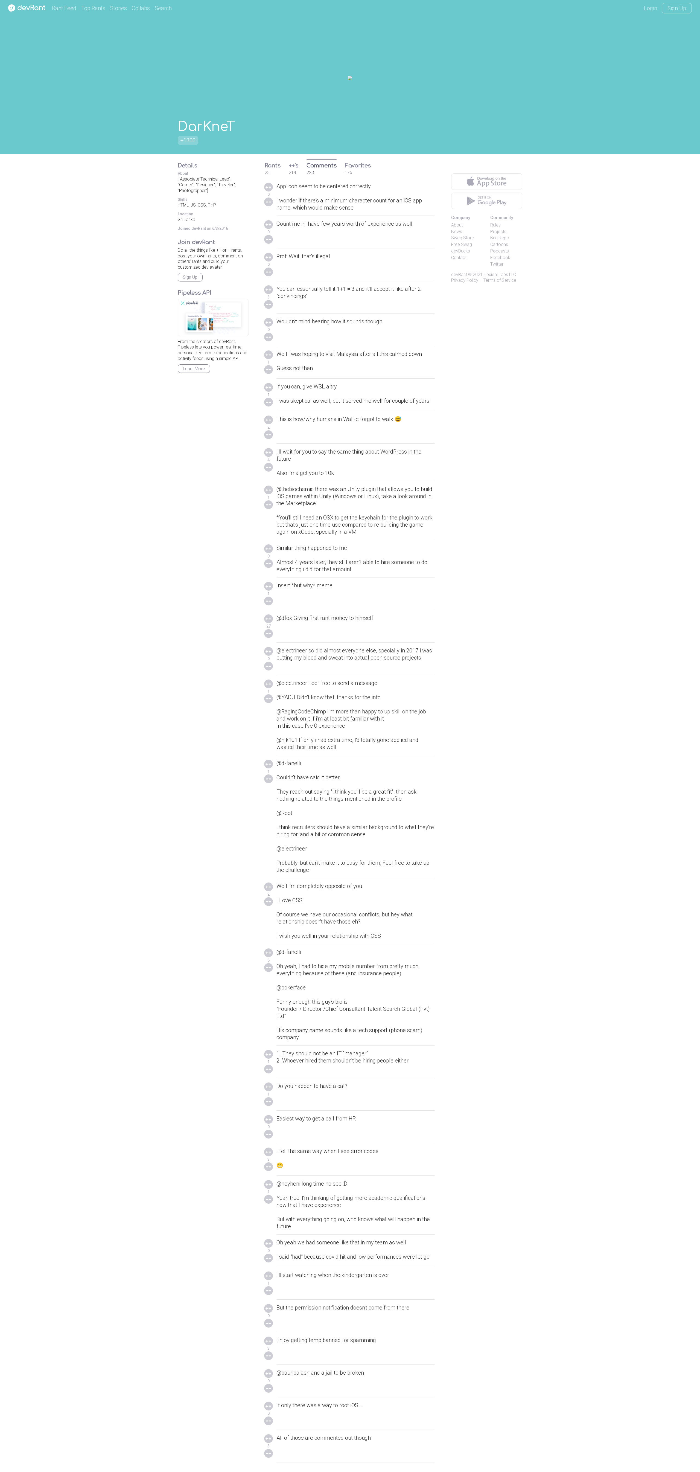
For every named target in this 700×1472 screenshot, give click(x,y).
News (456, 231)
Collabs (141, 8)
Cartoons (499, 244)
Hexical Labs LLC (500, 274)
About (457, 225)
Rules (495, 225)
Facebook (500, 257)
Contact (458, 257)
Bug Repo (499, 237)
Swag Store (462, 237)
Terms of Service (499, 280)
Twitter (496, 264)
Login (650, 8)
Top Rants (93, 8)
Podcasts (499, 251)
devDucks (460, 251)
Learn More (194, 368)
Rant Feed (64, 8)
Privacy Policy (464, 280)
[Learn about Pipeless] (213, 317)
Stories (118, 8)
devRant (459, 274)
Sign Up (676, 8)
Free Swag (461, 244)
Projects (498, 231)
